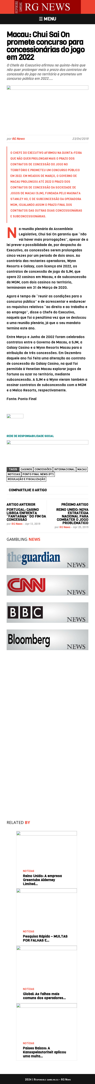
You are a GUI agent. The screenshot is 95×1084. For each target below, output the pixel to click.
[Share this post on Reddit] (84, 490)
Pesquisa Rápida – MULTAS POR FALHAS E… (45, 938)
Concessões (43, 469)
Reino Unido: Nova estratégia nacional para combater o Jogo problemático (72, 516)
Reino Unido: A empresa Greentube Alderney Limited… (42, 880)
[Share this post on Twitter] (61, 490)
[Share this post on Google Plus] (68, 490)
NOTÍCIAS (14, 474)
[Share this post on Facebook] (53, 490)
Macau (82, 469)
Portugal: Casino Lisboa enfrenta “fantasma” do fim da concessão (26, 514)
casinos (26, 469)
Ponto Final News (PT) (38, 474)
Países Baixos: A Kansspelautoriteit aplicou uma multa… (44, 1052)
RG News (18, 139)
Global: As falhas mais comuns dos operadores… (44, 996)
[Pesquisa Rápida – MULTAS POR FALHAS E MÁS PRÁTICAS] (46, 890)
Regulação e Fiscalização (26, 479)
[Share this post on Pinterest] (76, 490)
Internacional (64, 469)
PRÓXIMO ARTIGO (74, 504)
